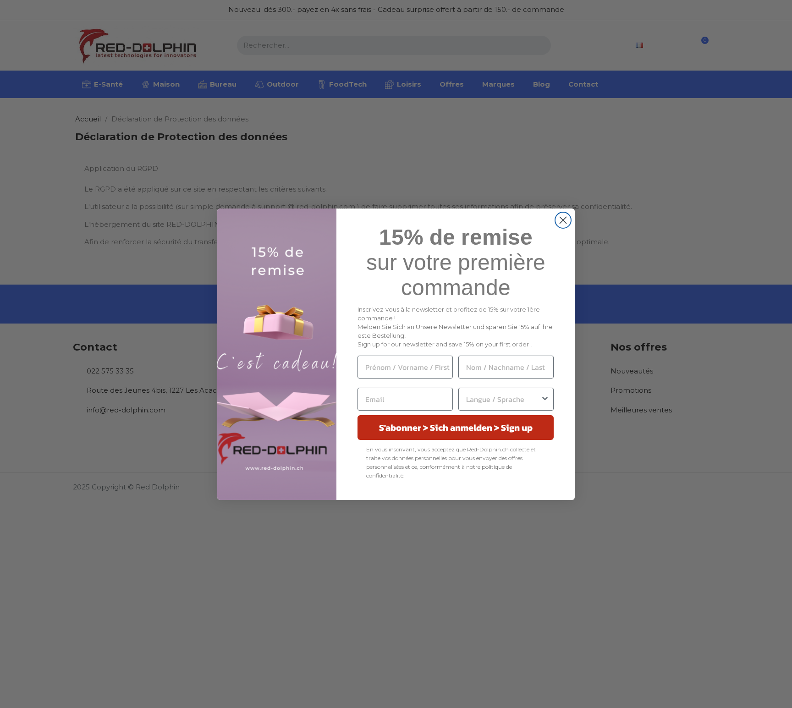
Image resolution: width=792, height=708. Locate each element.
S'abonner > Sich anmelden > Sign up (456, 427)
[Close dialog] (563, 220)
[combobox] (503, 399)
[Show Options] (545, 399)
